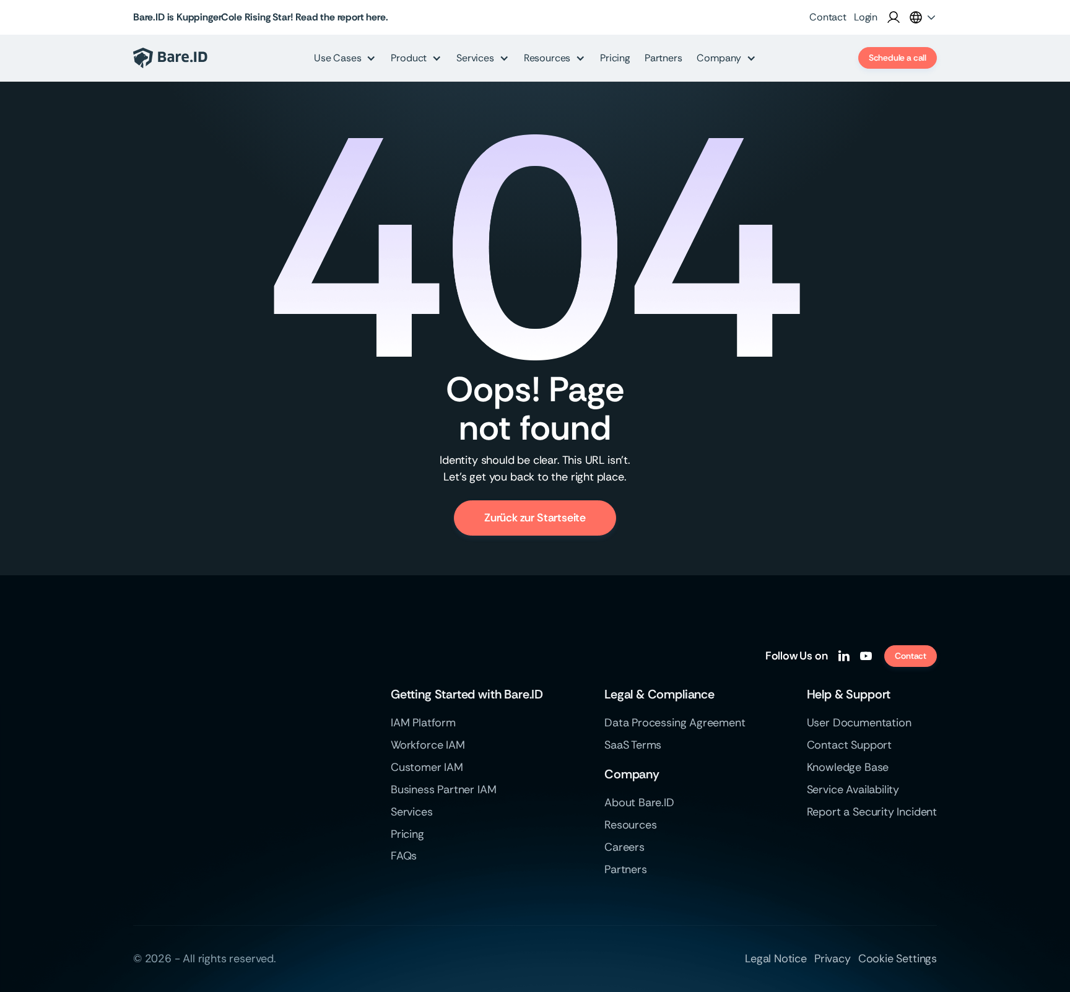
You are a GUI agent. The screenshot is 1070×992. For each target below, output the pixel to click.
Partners (663, 57)
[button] (922, 17)
